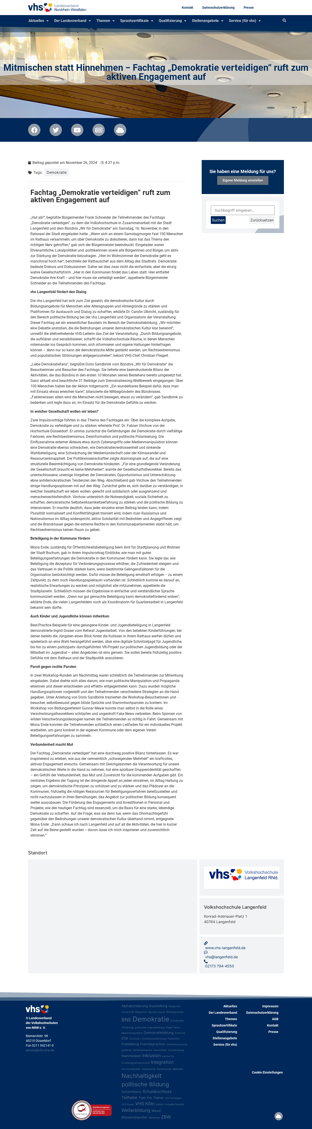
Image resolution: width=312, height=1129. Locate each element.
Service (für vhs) (242, 20)
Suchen (218, 220)
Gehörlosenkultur (142, 1050)
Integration (162, 1062)
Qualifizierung (170, 20)
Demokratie (57, 172)
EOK (125, 1038)
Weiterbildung (136, 1110)
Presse (249, 7)
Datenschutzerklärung (218, 7)
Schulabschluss (157, 1091)
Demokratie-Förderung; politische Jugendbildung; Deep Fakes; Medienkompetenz (153, 1026)
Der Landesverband (70, 20)
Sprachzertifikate (134, 20)
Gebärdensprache (177, 1044)
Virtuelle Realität (174, 1104)
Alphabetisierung (135, 1006)
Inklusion (151, 1055)
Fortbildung (130, 1044)
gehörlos (127, 1050)
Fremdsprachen (152, 1044)
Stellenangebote (205, 20)
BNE (126, 1020)
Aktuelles (36, 20)
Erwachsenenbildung (154, 1038)
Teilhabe (129, 1097)
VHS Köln (144, 1103)
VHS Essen (128, 1104)
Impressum (270, 1006)
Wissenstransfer (134, 1117)
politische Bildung (145, 1084)
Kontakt (187, 7)
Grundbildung (176, 1050)
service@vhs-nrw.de (40, 1050)
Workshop (154, 1117)
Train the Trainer (151, 1098)
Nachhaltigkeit (141, 1075)
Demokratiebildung (159, 1033)
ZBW (166, 1117)
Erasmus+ (135, 1038)
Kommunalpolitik (131, 1069)
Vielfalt (160, 1104)
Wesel (156, 1111)
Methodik (178, 1069)
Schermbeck (131, 1092)
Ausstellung (158, 1006)
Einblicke (180, 1033)
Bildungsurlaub (175, 1012)
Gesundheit (160, 1050)
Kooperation (149, 1069)
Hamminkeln (131, 1056)
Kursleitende (164, 1069)
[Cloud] (279, 1116)
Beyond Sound (156, 1012)
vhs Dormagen (173, 1098)
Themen (103, 20)
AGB (275, 1019)
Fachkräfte (173, 1038)
